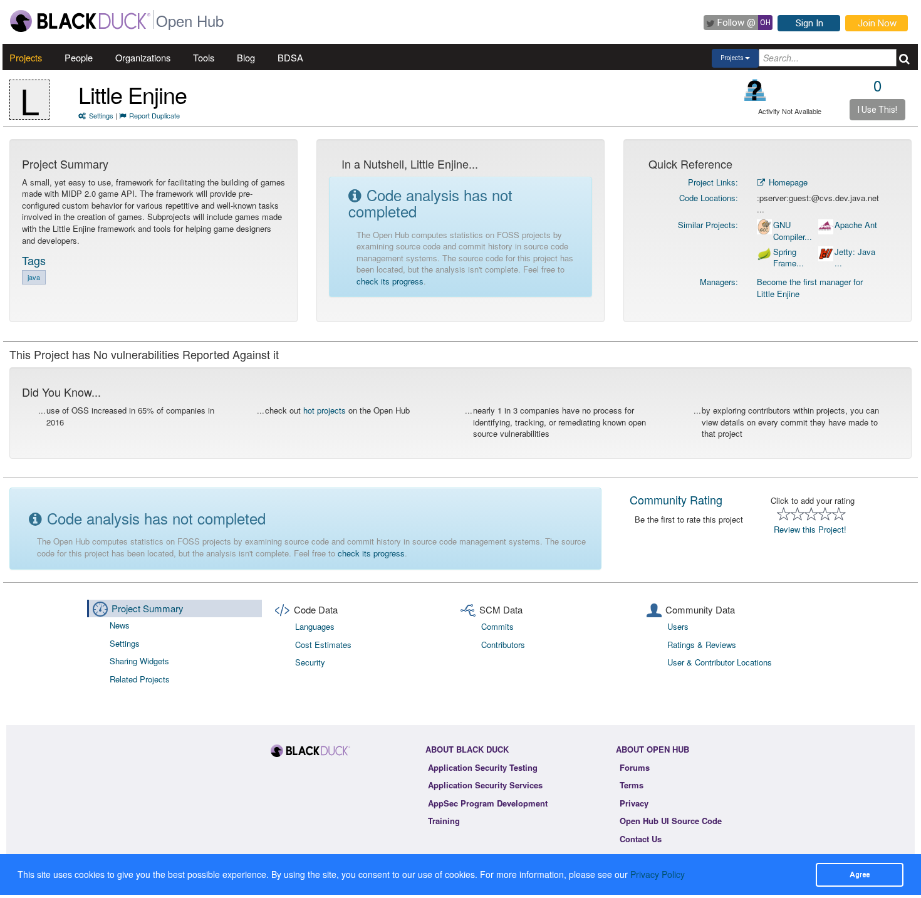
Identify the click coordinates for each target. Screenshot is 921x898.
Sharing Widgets (139, 661)
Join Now (877, 23)
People (79, 57)
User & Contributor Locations (719, 662)
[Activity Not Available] (755, 90)
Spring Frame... (788, 257)
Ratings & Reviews (701, 644)
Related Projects (140, 679)
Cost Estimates (323, 644)
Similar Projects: (708, 225)
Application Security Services (485, 785)
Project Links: (713, 182)
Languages (315, 626)
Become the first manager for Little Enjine (810, 288)
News (120, 625)
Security (310, 662)
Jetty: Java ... (855, 257)
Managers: (719, 282)
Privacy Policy (657, 874)
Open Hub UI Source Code (671, 821)
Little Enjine (132, 94)
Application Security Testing (483, 767)
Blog (246, 57)
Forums (635, 767)
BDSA (290, 57)
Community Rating (676, 499)
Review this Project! (810, 529)
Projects (25, 57)
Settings (101, 115)
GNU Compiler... (792, 231)
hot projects (324, 410)
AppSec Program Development (488, 803)
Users (678, 626)
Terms (631, 785)
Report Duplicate (154, 115)
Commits (497, 626)
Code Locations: (708, 198)
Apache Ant (856, 225)
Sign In (809, 23)
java (34, 277)
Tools (203, 57)
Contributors (503, 644)
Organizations (142, 57)
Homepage (787, 182)
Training (444, 821)
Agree (860, 874)
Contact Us (641, 839)
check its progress (390, 281)
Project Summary (148, 608)
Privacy (634, 803)
